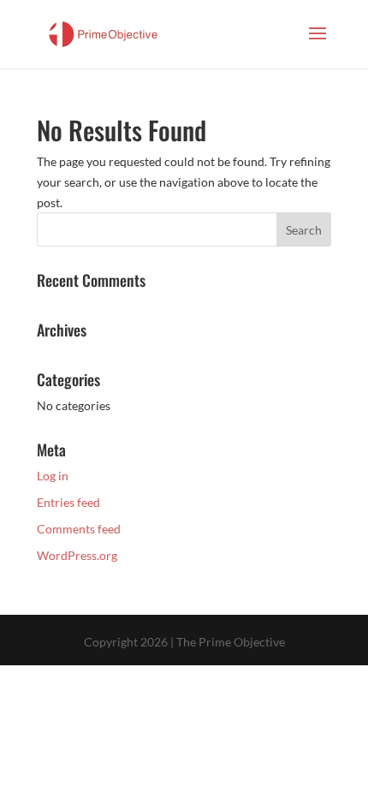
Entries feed (68, 502)
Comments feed (79, 528)
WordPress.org (77, 555)
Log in (52, 475)
